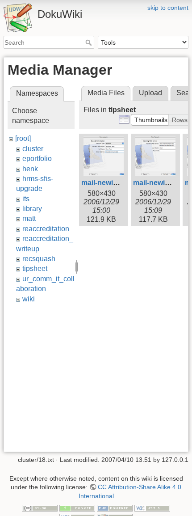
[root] (23, 138)
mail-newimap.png (112, 182)
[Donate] (77, 508)
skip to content (167, 7)
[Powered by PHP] (115, 508)
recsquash (38, 258)
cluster (32, 148)
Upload (150, 93)
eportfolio (37, 158)
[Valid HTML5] (152, 508)
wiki (28, 299)
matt (29, 218)
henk (30, 169)
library (32, 208)
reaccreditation (45, 229)
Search (89, 42)
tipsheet (34, 268)
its (25, 199)
